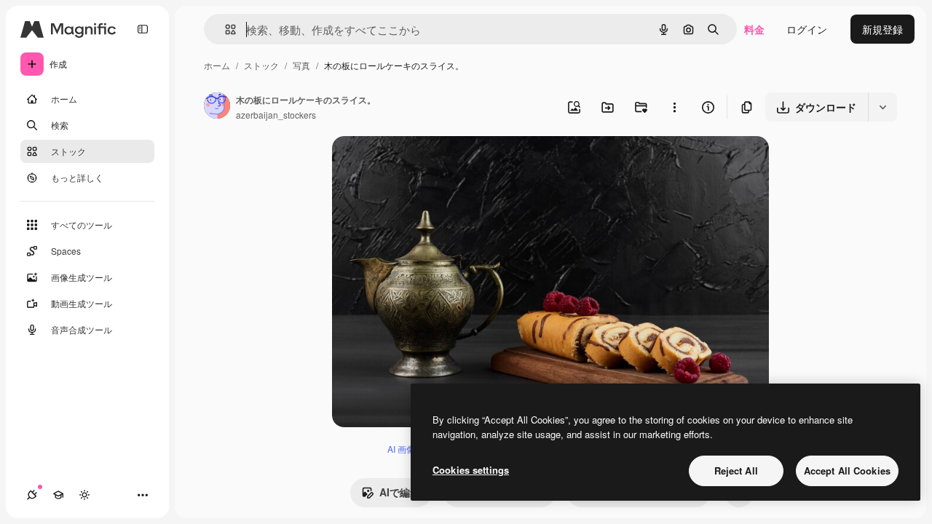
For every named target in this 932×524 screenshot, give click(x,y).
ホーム (217, 65)
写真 (301, 65)
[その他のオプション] (674, 107)
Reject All (736, 470)
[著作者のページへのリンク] (217, 107)
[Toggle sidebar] (142, 29)
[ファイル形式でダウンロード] (882, 107)
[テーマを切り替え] (84, 495)
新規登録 (882, 29)
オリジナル (432, 164)
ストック (261, 65)
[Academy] (58, 495)
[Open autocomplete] (225, 29)
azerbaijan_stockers (276, 114)
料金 (754, 29)
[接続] (32, 495)
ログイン (806, 29)
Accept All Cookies (847, 470)
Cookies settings (471, 470)
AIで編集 (399, 492)
